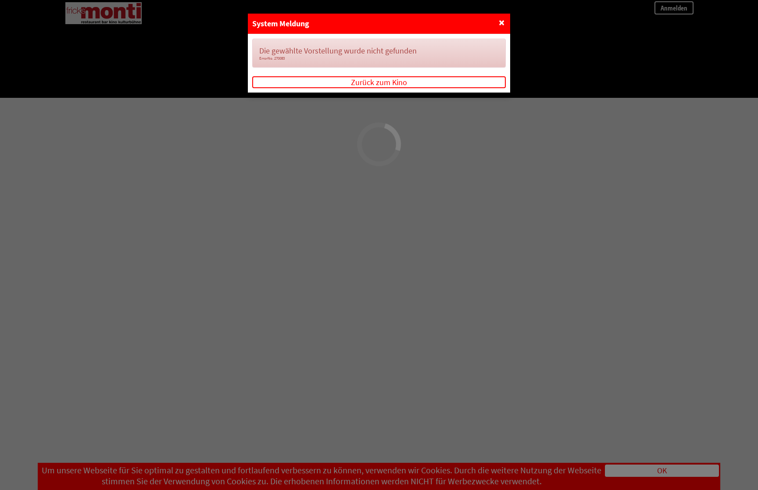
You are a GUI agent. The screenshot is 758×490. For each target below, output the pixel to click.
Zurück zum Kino (379, 82)
